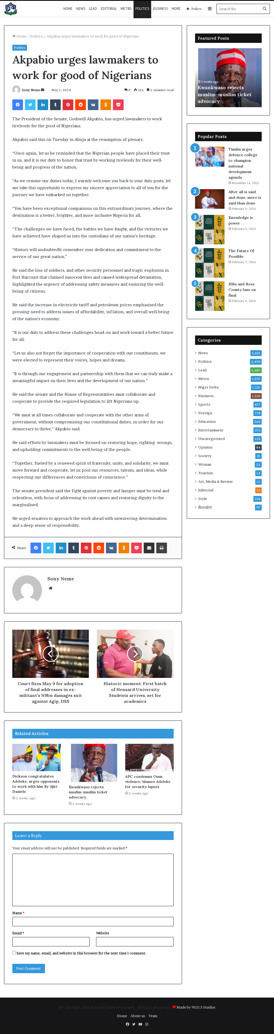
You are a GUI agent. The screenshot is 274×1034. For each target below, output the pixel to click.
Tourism (205, 473)
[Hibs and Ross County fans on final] (209, 296)
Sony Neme (31, 90)
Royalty (205, 507)
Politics (142, 8)
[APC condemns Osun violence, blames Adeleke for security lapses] (149, 757)
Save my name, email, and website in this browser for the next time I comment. (81, 953)
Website (102, 933)
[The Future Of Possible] (209, 263)
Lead (93, 8)
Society (204, 456)
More (176, 8)
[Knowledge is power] (209, 229)
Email (18, 933)
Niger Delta (208, 387)
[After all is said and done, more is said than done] (209, 199)
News (80, 8)
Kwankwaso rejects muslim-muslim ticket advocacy (88, 792)
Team (153, 1016)
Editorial (109, 8)
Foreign (205, 413)
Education (207, 421)
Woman (204, 464)
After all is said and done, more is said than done (245, 197)
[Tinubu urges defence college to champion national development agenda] (209, 157)
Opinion (205, 447)
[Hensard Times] (10, 9)
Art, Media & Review (215, 481)
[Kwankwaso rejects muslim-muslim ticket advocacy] (93, 763)
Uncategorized (211, 438)
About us (138, 1016)
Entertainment (210, 430)
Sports (204, 404)
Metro (126, 8)
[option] (228, 77)
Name (18, 913)
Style (202, 499)
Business (160, 8)
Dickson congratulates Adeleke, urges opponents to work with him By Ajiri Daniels (35, 784)
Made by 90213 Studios (196, 1007)
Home (68, 8)
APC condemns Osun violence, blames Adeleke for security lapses (147, 781)
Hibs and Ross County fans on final (242, 290)
